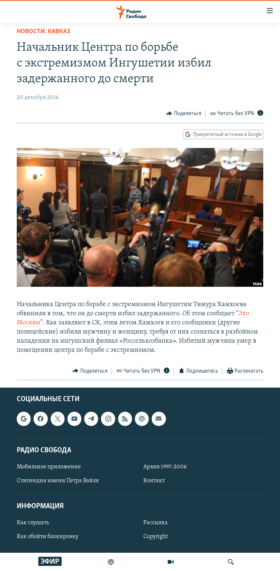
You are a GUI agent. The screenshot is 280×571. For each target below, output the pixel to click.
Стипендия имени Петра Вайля (58, 481)
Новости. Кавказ (43, 31)
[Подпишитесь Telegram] (91, 419)
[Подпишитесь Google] (24, 419)
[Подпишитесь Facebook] (40, 419)
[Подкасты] (142, 419)
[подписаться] (159, 419)
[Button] (183, 113)
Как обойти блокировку (47, 537)
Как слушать (33, 523)
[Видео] (171, 562)
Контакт (154, 481)
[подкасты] (111, 562)
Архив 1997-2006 (165, 467)
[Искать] (231, 562)
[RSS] (125, 419)
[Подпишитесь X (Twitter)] (58, 419)
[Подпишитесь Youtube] (74, 419)
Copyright (155, 537)
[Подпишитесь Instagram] (108, 419)
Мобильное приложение (49, 467)
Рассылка (155, 523)
